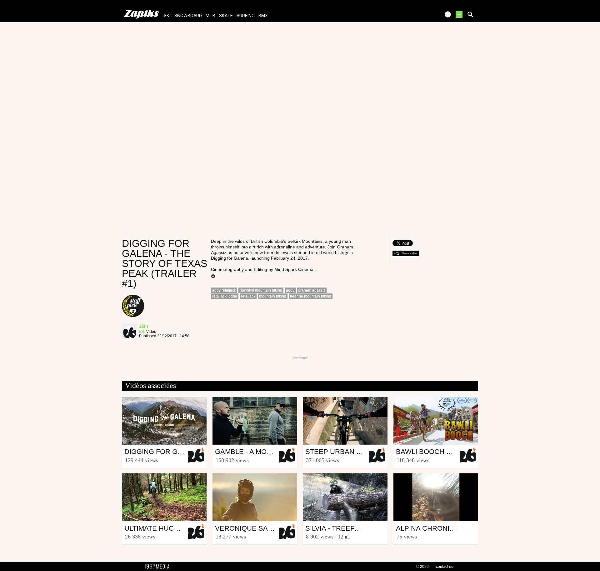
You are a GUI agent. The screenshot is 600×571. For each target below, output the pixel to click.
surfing (246, 15)
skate (226, 15)
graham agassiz (311, 290)
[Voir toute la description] (213, 276)
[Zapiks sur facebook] (422, 16)
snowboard (188, 15)
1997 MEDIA (159, 566)
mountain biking (272, 296)
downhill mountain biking (261, 290)
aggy (290, 290)
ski (167, 15)
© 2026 (422, 566)
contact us (444, 566)
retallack (248, 296)
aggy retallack (224, 290)
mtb (210, 15)
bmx (263, 15)
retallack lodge (224, 296)
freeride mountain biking (310, 296)
